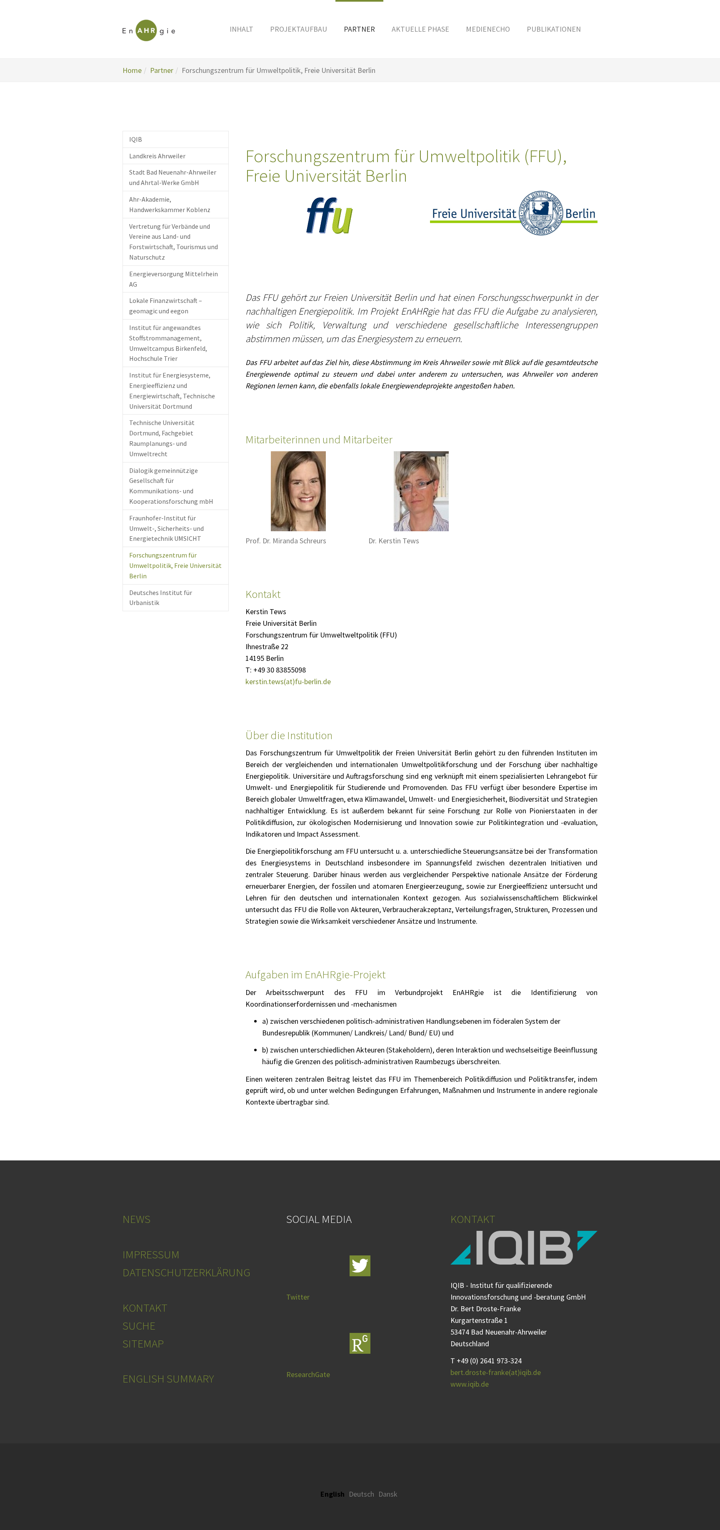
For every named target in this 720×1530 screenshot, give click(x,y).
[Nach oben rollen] (692, 1502)
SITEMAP (143, 1343)
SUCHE (138, 1325)
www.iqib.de (469, 1384)
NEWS (136, 1219)
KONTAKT (145, 1307)
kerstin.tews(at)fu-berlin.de (288, 681)
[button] (241, 29)
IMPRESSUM (151, 1254)
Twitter (298, 1297)
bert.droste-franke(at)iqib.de (495, 1372)
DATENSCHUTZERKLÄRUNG (186, 1272)
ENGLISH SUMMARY (168, 1378)
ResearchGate (308, 1374)
